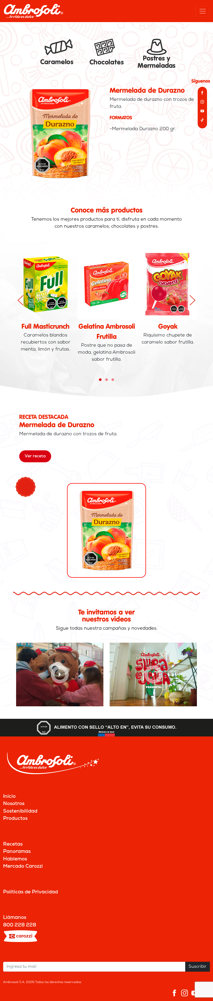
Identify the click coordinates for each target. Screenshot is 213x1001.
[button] (100, 379)
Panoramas (17, 851)
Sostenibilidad (20, 811)
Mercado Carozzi (23, 866)
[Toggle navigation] (202, 11)
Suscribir (198, 967)
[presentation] (20, 300)
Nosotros (13, 803)
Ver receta (35, 456)
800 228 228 (19, 925)
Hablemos (15, 859)
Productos (15, 818)
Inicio (9, 796)
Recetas (13, 844)
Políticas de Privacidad (30, 892)
